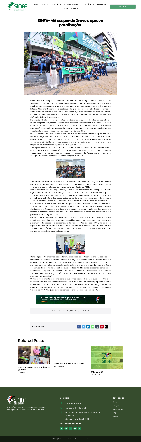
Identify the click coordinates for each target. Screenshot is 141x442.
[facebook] (61, 428)
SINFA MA (86, 311)
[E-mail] (106, 326)
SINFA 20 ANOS (97, 372)
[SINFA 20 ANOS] (107, 357)
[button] (19, 360)
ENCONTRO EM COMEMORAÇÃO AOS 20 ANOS (34, 368)
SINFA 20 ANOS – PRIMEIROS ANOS (69, 363)
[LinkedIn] (88, 326)
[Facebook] (79, 326)
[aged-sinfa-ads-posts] (70, 296)
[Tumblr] (97, 326)
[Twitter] (83, 326)
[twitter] (66, 428)
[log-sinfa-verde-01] (17, 2)
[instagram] (70, 428)
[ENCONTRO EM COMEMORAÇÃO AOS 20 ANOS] (34, 355)
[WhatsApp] (93, 326)
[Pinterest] (101, 326)
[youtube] (75, 428)
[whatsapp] (79, 428)
